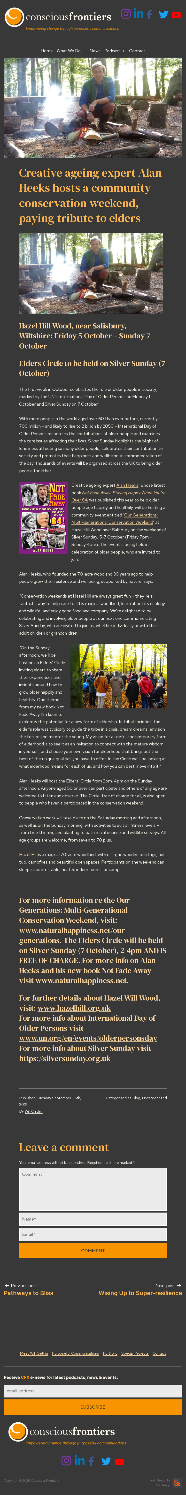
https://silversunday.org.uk (65, 1058)
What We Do (69, 50)
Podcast (112, 50)
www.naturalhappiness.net (81, 980)
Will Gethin (34, 1111)
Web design (158, 1480)
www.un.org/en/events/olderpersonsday (88, 1038)
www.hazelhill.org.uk (74, 1008)
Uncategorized (154, 1097)
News (95, 50)
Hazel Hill (28, 854)
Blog (136, 1097)
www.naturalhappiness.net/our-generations (73, 935)
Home (47, 50)
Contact (137, 50)
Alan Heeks (127, 485)
